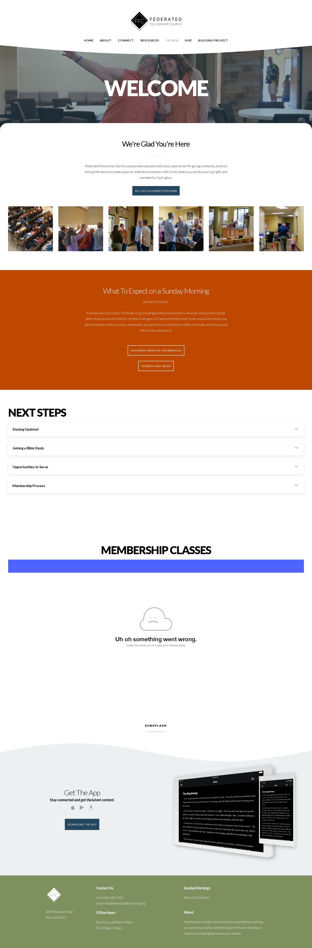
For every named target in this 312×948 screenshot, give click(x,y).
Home (89, 40)
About (106, 40)
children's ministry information (156, 350)
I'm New (172, 40)
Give (188, 40)
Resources (150, 40)
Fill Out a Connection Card (156, 191)
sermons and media (156, 366)
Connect (126, 40)
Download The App (82, 824)
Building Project (213, 40)
